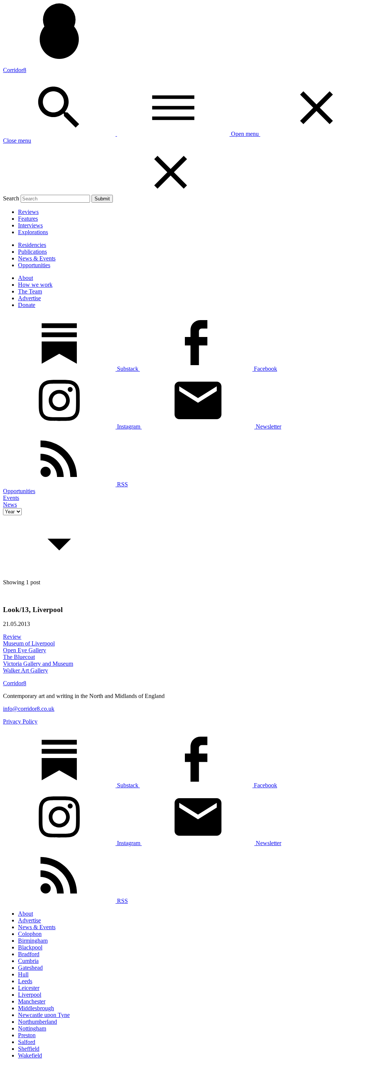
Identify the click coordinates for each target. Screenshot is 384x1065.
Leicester (28, 988)
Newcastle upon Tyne (44, 1015)
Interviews (30, 225)
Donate (26, 305)
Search (11, 198)
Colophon (30, 934)
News (10, 504)
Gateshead (30, 967)
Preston (27, 1035)
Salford (26, 1042)
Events (11, 498)
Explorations (33, 232)
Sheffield (28, 1048)
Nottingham (32, 1028)
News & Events (37, 258)
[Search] (60, 134)
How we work (35, 284)
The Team (30, 291)
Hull (23, 974)
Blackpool (30, 947)
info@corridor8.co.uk (28, 708)
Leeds (25, 981)
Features (28, 218)
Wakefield (30, 1055)
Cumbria (28, 961)
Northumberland (37, 1021)
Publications (32, 251)
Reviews (28, 212)
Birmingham (33, 940)
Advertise (29, 298)
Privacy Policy (20, 721)
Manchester (31, 1001)
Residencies (32, 245)
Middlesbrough (36, 1008)
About (25, 278)
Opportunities (34, 265)
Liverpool (29, 994)
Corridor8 (14, 70)
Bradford (28, 954)
